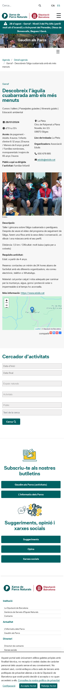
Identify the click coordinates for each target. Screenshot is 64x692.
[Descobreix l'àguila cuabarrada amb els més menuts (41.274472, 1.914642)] (32, 310)
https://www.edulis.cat (32, 292)
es (58, 5)
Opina (31, 549)
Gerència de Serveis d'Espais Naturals (21, 612)
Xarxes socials (31, 558)
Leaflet (37, 328)
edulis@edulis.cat (46, 159)
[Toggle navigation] (59, 15)
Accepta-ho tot (28, 685)
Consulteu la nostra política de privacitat (39, 680)
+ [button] (7, 300)
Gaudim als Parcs (12, 633)
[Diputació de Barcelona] (29, 587)
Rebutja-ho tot (48, 685)
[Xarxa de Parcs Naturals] (26, 15)
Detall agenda (21, 60)
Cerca (9, 421)
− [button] (7, 305)
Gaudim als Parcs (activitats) (31, 484)
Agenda (6, 60)
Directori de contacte (14, 646)
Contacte (8, 616)
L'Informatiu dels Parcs (31, 494)
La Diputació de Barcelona (16, 608)
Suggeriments (31, 539)
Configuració (9, 685)
